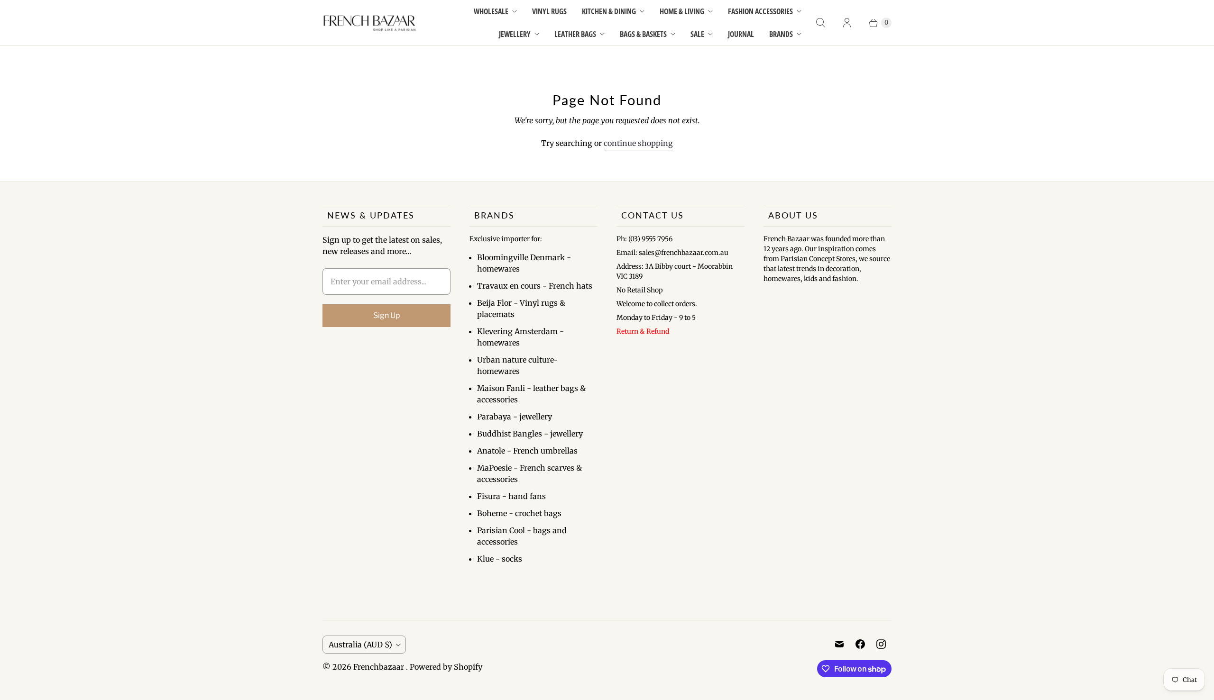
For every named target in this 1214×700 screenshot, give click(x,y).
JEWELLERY (515, 34)
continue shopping (638, 143)
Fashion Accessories (760, 11)
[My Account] (847, 22)
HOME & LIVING (682, 11)
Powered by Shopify (446, 667)
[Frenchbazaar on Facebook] (860, 644)
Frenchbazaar (379, 667)
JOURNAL (741, 34)
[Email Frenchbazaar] (839, 644)
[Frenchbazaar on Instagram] (881, 644)
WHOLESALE (491, 11)
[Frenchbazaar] (369, 22)
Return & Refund (642, 331)
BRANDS (781, 34)
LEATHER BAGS (575, 34)
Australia (360, 644)
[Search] (820, 22)
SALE (697, 34)
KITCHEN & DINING (609, 11)
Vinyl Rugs (549, 11)
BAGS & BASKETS (643, 34)
